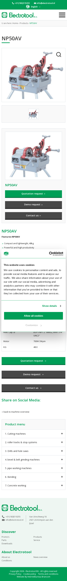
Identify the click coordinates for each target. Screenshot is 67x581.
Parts (4, 540)
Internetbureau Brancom (38, 576)
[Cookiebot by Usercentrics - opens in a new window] (49, 254)
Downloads (7, 543)
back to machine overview (16, 411)
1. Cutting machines (15, 433)
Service (37, 540)
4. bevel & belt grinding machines (22, 459)
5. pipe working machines (18, 468)
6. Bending (10, 476)
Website (20, 576)
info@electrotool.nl (46, 3)
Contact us (32, 215)
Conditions (7, 560)
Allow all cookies (33, 315)
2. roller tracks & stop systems (21, 442)
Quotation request (32, 193)
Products (38, 537)
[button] (33, 6)
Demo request (32, 204)
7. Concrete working (15, 485)
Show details (49, 305)
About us (6, 557)
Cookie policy (29, 574)
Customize (32, 325)
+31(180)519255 (22, 3)
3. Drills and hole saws (16, 451)
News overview (40, 557)
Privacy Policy (15, 574)
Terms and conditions (48, 574)
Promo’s (5, 537)
